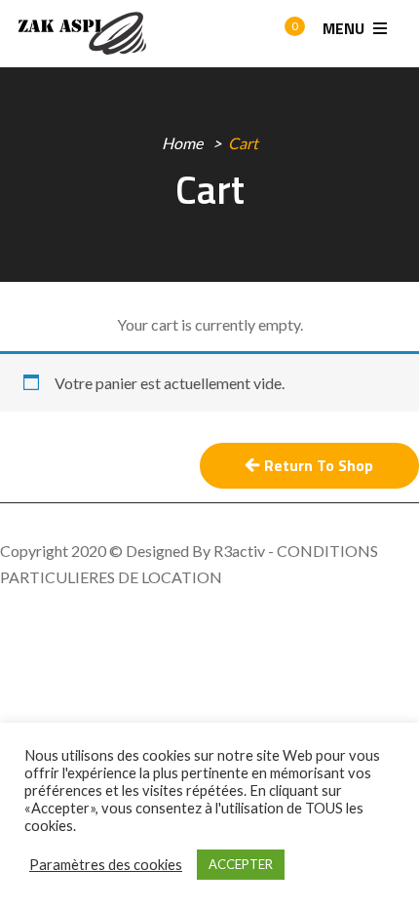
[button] (277, 34)
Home (182, 143)
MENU (345, 28)
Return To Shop (318, 465)
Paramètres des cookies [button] (105, 864)
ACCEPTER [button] (241, 864)
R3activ (239, 550)
